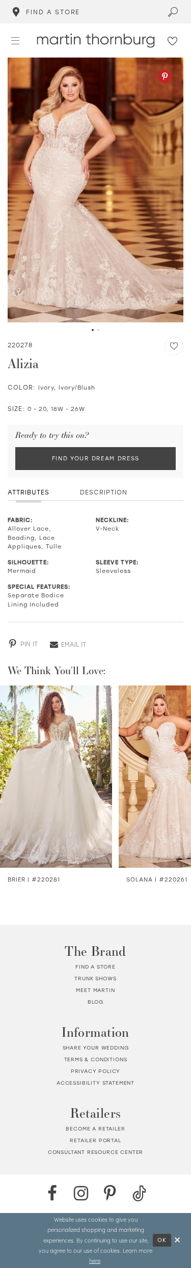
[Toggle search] (173, 11)
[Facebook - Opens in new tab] (52, 1193)
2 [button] (98, 330)
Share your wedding (96, 1047)
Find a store (95, 966)
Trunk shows (95, 978)
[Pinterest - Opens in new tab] (165, 77)
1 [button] (92, 330)
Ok (162, 1240)
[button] (15, 40)
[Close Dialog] (177, 1240)
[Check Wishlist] (172, 40)
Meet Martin (95, 990)
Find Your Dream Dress (96, 458)
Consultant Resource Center (96, 1152)
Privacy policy (96, 1071)
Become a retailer (95, 1128)
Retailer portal (95, 1140)
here (94, 1260)
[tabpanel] (95, 190)
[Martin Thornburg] (95, 40)
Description (103, 492)
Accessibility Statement (95, 1083)
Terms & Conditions (95, 1059)
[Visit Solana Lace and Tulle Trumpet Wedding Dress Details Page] (63, 776)
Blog (95, 1002)
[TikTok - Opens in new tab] (139, 1193)
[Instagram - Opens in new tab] (81, 1193)
